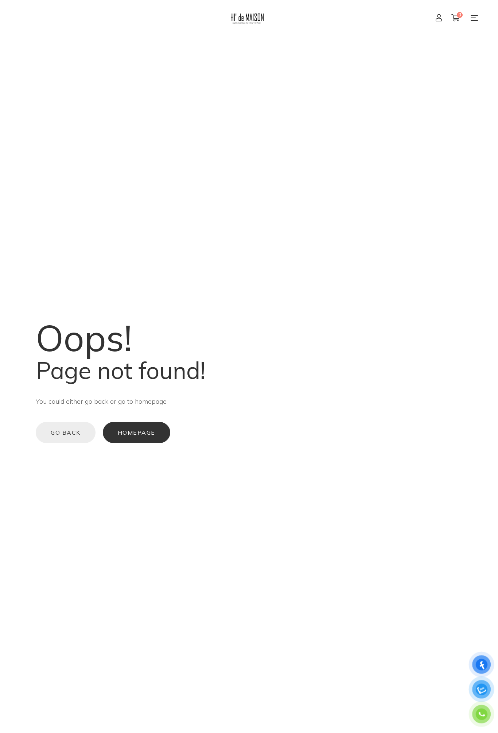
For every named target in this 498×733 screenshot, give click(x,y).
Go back (66, 432)
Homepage (136, 432)
